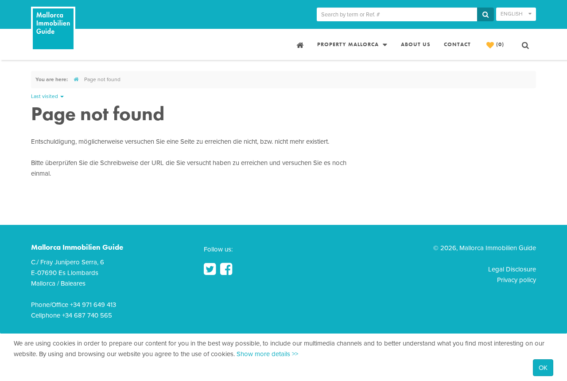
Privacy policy (516, 280)
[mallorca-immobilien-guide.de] (76, 79)
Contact (457, 44)
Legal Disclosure (512, 269)
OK (543, 368)
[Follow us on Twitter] (210, 269)
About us (416, 44)
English (512, 14)
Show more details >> (267, 354)
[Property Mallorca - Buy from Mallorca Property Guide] (299, 44)
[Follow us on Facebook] (226, 269)
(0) (499, 44)
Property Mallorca (349, 44)
